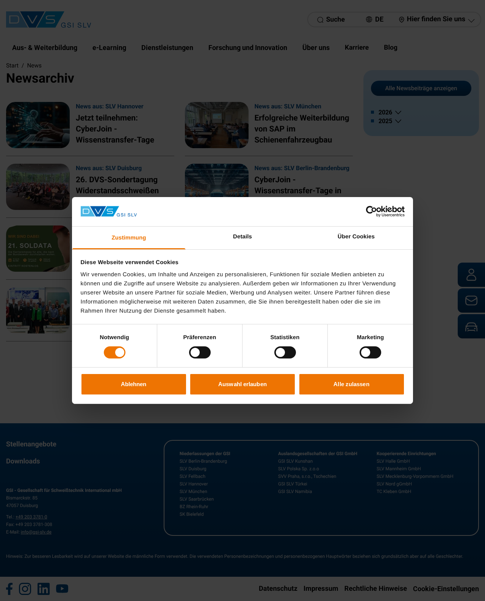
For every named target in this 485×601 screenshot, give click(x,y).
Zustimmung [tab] (129, 238)
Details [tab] (242, 236)
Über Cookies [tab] (356, 236)
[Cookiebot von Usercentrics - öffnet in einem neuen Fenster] (371, 211)
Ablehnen (134, 384)
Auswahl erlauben (242, 384)
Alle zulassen (351, 384)
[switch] (200, 352)
